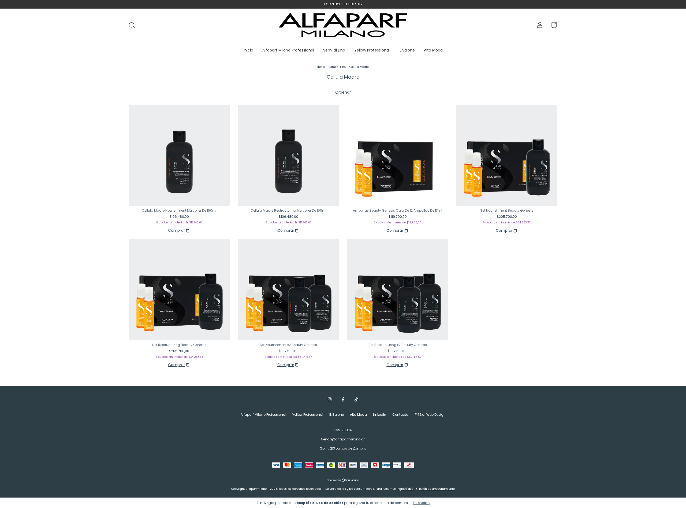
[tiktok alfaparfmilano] (356, 399)
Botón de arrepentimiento (437, 489)
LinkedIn (379, 414)
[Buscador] (134, 26)
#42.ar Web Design (430, 414)
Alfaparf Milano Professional (288, 50)
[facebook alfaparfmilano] (343, 399)
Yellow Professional (372, 50)
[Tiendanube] (343, 480)
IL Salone (407, 50)
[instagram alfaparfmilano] (329, 399)
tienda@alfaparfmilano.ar (343, 439)
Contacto (400, 414)
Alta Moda (433, 50)
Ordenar (343, 92)
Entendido (421, 502)
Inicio (248, 50)
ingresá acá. (405, 489)
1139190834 (343, 430)
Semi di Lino (334, 50)
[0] (552, 26)
